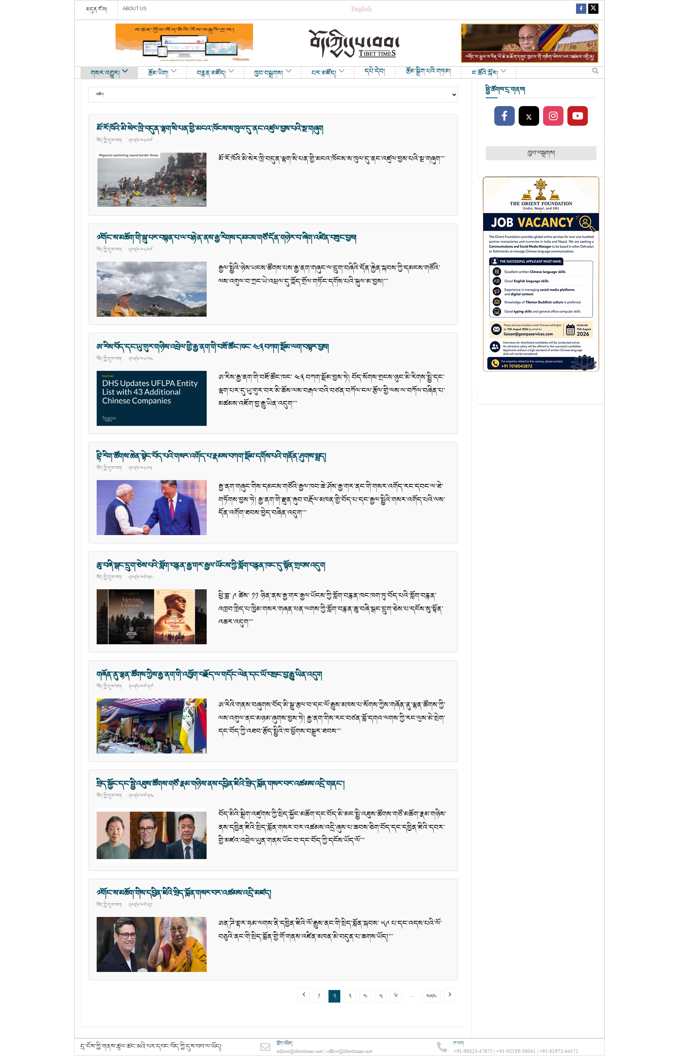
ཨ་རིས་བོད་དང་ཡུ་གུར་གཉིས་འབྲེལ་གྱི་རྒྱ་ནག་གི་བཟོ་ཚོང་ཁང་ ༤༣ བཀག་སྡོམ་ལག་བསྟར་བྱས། (212, 347)
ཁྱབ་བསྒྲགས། (268, 73)
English (361, 10)
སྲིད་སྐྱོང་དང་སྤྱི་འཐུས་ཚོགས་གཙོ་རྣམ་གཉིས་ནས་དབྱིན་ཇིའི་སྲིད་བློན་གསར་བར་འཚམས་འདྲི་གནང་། (220, 784)
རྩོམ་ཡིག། (158, 73)
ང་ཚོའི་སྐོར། (485, 73)
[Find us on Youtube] (577, 116)
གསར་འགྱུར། (105, 73)
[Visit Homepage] (355, 43)
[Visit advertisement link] (184, 43)
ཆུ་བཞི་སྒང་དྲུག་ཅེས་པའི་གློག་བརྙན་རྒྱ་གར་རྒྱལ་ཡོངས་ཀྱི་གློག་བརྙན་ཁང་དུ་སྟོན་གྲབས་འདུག (211, 565)
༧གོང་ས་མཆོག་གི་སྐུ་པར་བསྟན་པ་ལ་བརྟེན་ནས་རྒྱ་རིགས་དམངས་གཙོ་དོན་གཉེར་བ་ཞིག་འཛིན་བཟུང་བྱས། (226, 238)
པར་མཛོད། (324, 73)
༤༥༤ (431, 996)
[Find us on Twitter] (593, 10)
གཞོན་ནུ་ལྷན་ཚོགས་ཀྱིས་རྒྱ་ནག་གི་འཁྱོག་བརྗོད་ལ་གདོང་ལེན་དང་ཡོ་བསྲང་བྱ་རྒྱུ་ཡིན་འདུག (209, 674)
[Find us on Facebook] (581, 10)
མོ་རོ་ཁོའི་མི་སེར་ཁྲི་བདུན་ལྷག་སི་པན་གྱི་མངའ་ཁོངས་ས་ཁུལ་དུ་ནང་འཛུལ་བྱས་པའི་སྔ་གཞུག (210, 128)
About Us (135, 8)
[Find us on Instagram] (553, 116)
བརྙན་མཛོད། (211, 73)
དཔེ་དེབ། (375, 71)
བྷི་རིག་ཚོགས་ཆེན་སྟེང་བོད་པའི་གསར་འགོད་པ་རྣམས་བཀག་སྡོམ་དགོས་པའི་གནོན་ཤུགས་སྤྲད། (211, 456)
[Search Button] (595, 73)
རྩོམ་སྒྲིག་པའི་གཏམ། (428, 71)
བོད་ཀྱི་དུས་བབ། (109, 140)
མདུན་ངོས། (96, 9)
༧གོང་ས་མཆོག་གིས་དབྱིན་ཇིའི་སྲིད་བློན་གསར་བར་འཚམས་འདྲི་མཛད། (184, 893)
